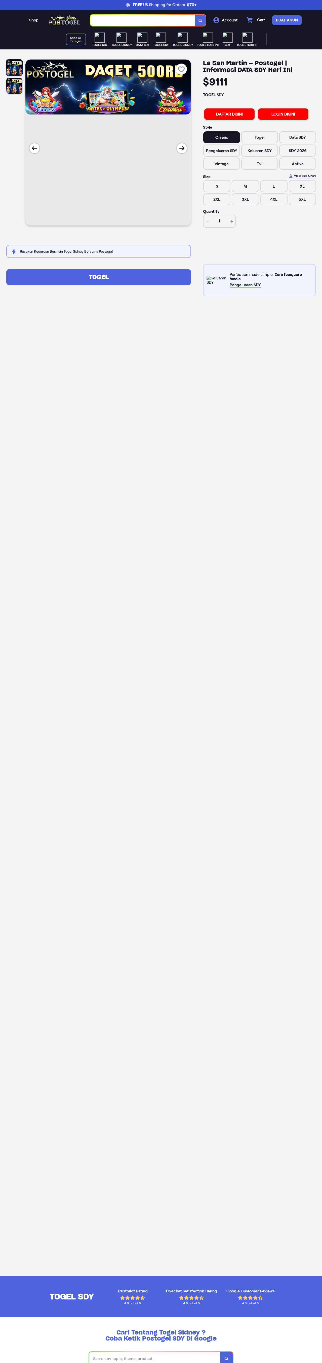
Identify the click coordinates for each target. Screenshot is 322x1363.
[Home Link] (64, 20)
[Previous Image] (34, 148)
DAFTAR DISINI (229, 114)
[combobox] (142, 20)
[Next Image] (182, 148)
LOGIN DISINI (283, 114)
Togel (99, 277)
